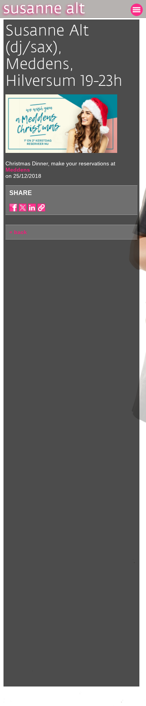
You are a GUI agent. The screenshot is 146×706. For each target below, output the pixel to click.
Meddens (17, 170)
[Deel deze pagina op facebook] (13, 207)
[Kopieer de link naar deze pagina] (41, 207)
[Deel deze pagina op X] (22, 207)
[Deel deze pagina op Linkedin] (32, 207)
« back (18, 232)
